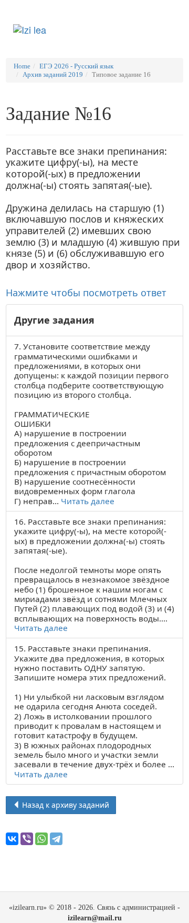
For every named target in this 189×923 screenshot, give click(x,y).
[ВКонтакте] (12, 838)
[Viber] (26, 838)
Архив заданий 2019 (53, 74)
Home (22, 66)
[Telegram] (56, 838)
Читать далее (87, 501)
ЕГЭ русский (122, 23)
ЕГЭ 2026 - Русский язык (76, 66)
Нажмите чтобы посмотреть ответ (86, 293)
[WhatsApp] (41, 838)
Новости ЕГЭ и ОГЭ (80, 28)
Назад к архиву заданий (64, 805)
